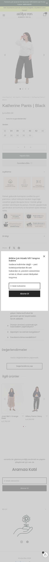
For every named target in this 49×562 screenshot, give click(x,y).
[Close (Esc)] (44, 256)
